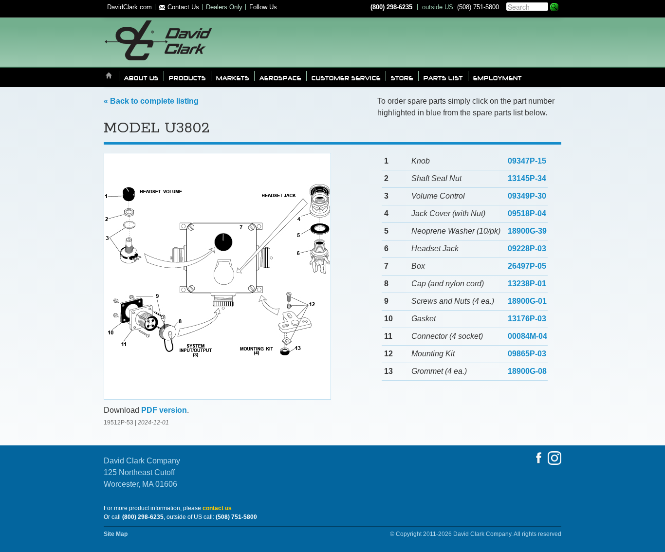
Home (109, 76)
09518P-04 (527, 213)
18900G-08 (527, 371)
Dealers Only (224, 7)
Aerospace (280, 77)
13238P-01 (527, 283)
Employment (497, 77)
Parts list (443, 77)
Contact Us (182, 7)
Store (402, 77)
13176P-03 (527, 318)
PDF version (164, 410)
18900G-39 (527, 231)
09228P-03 (527, 248)
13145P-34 (527, 178)
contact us (217, 508)
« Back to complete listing (151, 101)
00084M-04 (527, 336)
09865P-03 (527, 354)
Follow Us (263, 7)
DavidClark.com (129, 7)
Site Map (116, 534)
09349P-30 (527, 196)
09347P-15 (527, 161)
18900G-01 (527, 301)
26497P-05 (527, 266)
